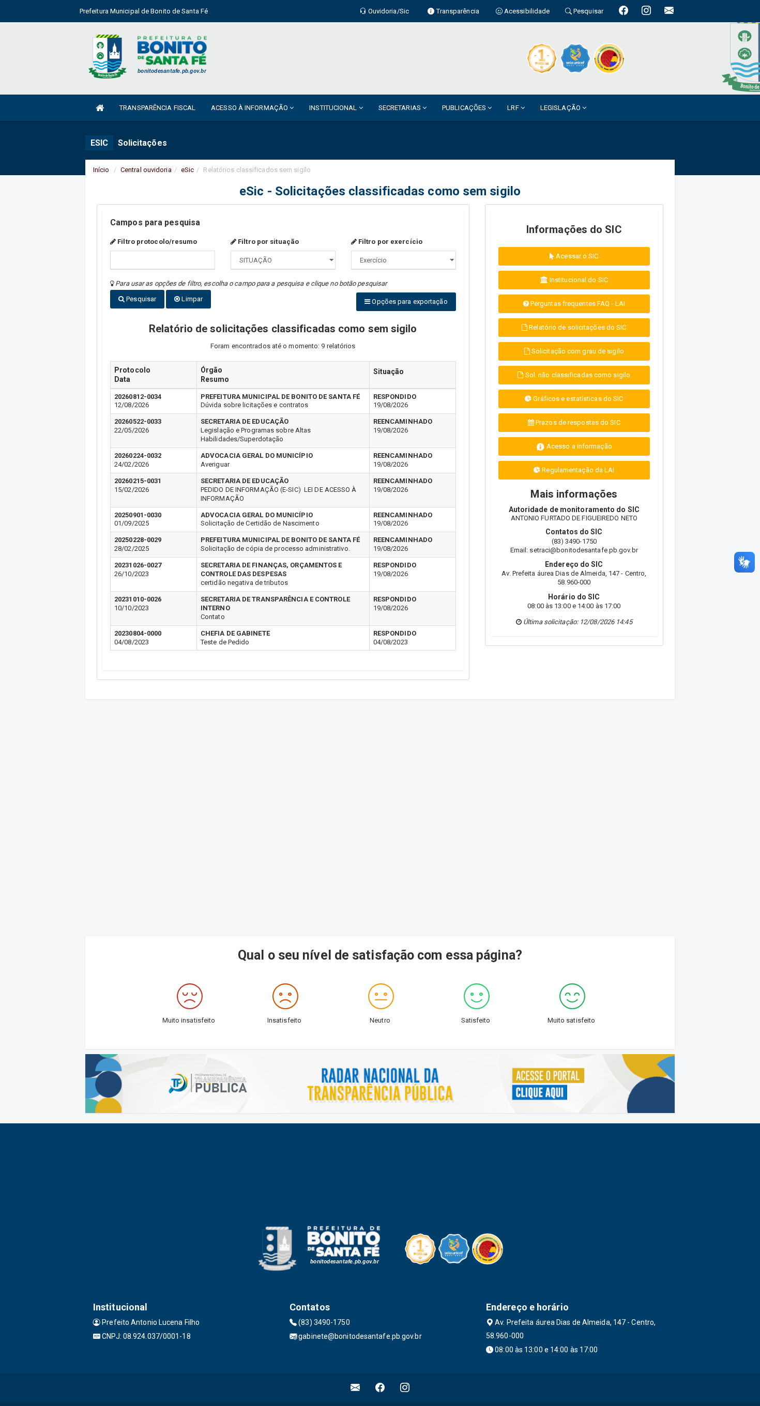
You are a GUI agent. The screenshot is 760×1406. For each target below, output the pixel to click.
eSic (187, 170)
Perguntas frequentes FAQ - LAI (577, 303)
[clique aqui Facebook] (380, 1388)
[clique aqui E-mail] (355, 1388)
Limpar (191, 299)
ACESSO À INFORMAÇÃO (250, 108)
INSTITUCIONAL (333, 108)
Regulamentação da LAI (577, 470)
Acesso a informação (578, 446)
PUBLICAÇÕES (465, 108)
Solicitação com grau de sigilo (577, 351)
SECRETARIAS (400, 108)
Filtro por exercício (389, 241)
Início (101, 170)
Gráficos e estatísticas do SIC (577, 399)
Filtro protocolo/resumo (156, 241)
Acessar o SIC (576, 256)
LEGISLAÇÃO (561, 108)
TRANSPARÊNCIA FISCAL (157, 108)
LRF (513, 108)
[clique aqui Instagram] (405, 1388)
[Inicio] (99, 108)
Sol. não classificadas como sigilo (577, 375)
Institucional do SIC (578, 280)
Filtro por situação (267, 241)
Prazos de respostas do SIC (577, 422)
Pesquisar (140, 299)
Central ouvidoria (146, 170)
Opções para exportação (408, 301)
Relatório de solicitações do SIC (576, 327)
